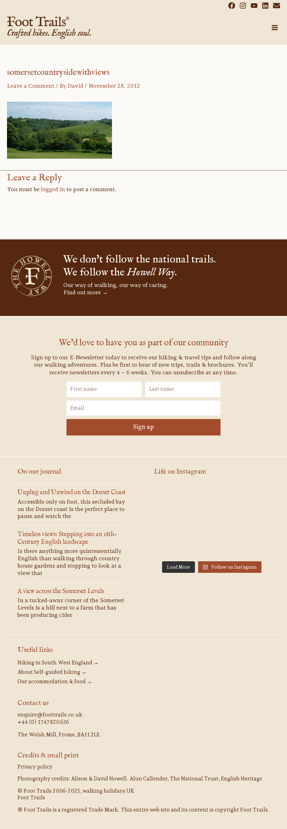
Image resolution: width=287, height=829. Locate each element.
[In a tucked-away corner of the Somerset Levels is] (172, 521)
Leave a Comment (30, 85)
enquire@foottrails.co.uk (50, 715)
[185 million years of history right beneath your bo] (212, 545)
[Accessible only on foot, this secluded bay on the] (172, 498)
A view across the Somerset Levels (61, 591)
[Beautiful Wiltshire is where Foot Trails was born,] (172, 545)
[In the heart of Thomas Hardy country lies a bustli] (212, 498)
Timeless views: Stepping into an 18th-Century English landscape (67, 538)
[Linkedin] (265, 5)
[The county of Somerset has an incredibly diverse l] (251, 545)
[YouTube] (254, 5)
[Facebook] (231, 5)
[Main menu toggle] (275, 27)
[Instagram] (242, 5)
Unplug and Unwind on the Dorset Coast (72, 493)
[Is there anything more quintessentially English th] (251, 498)
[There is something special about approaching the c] (251, 521)
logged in (53, 189)
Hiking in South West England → (58, 662)
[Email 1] (276, 5)
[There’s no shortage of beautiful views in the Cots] (212, 521)
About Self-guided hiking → (52, 672)
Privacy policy (35, 767)
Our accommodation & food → (55, 681)
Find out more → (85, 292)
